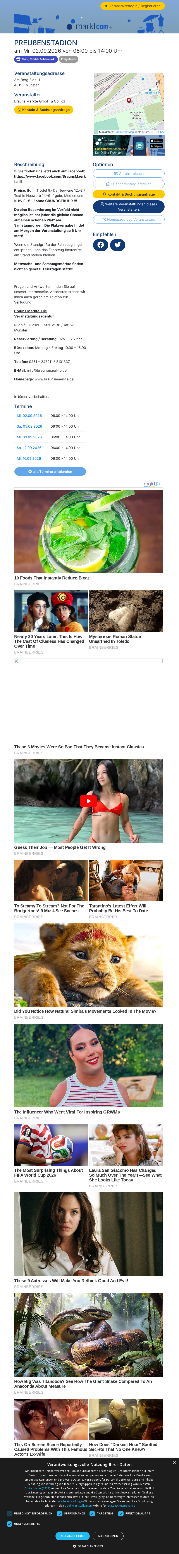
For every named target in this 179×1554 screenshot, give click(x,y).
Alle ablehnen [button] (108, 1536)
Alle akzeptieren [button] (72, 1536)
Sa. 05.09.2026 (29, 426)
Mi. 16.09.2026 (29, 458)
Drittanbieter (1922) (37, 1488)
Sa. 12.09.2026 (29, 448)
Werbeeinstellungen (71, 1501)
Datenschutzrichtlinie (121, 1505)
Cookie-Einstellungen (78, 1505)
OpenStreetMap (124, 132)
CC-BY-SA (157, 132)
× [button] (174, 1462)
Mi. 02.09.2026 (29, 415)
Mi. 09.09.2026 (29, 437)
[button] (89, 1546)
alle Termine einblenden (52, 471)
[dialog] (89, 1506)
